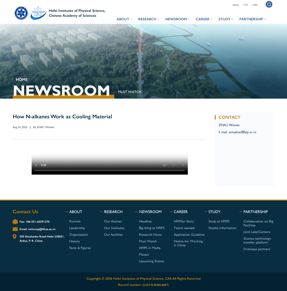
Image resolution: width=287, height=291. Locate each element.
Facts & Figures (80, 248)
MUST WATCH (129, 92)
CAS (255, 5)
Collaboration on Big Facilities (258, 223)
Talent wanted (184, 228)
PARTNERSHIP (251, 19)
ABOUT (123, 19)
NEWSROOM (176, 19)
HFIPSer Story (184, 221)
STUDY (224, 19)
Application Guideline (189, 234)
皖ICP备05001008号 (156, 285)
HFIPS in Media (149, 248)
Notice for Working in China (188, 243)
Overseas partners (256, 249)
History (74, 241)
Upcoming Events (151, 261)
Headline (145, 221)
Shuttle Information (222, 228)
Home (236, 5)
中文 (245, 5)
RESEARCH (147, 19)
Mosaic (144, 254)
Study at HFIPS (219, 221)
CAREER (202, 19)
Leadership (77, 228)
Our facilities (113, 234)
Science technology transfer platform (257, 240)
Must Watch (148, 241)
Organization (78, 234)
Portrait (74, 221)
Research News (150, 234)
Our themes (113, 221)
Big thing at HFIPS (151, 228)
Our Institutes (114, 228)
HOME (22, 79)
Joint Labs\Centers (256, 232)
